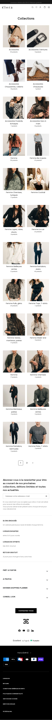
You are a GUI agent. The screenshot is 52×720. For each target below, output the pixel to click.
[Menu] (49, 7)
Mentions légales (9, 704)
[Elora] (7, 7)
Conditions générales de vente (14, 689)
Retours (6, 683)
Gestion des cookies (10, 699)
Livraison (6, 678)
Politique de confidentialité (13, 694)
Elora (10, 711)
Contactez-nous (26, 610)
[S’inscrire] (46, 496)
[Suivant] (32, 462)
